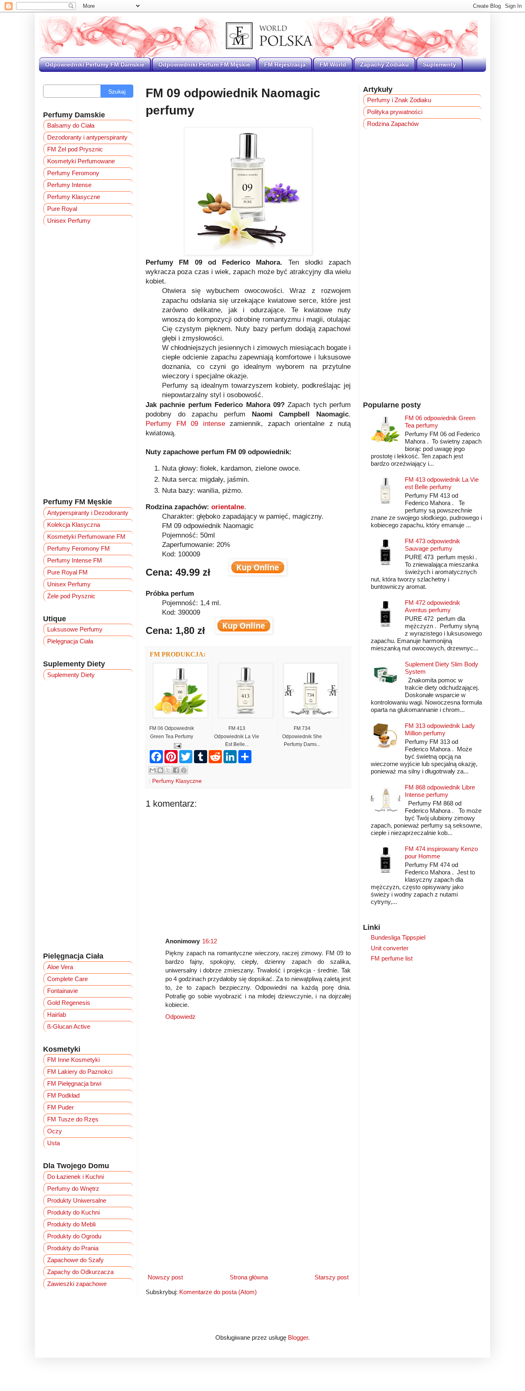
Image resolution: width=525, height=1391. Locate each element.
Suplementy (439, 64)
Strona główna (249, 1277)
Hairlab (56, 1014)
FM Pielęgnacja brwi (74, 1083)
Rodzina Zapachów (393, 123)
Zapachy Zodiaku (384, 64)
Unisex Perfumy (69, 220)
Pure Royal (62, 208)
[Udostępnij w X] (168, 770)
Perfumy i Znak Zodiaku (399, 99)
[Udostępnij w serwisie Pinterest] (184, 770)
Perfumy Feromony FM (78, 548)
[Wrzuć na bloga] (160, 770)
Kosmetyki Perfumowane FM (86, 536)
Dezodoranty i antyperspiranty (87, 137)
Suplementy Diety (71, 674)
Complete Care (67, 978)
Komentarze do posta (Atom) (218, 1291)
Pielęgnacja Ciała (70, 641)
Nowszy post (165, 1277)
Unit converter (390, 948)
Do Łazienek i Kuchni (75, 1176)
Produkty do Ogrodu (74, 1236)
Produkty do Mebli (71, 1224)
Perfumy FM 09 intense (185, 423)
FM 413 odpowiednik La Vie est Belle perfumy (442, 483)
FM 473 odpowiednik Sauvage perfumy (432, 545)
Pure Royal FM (67, 572)
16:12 (209, 941)
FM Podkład (63, 1095)
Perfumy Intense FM (74, 560)
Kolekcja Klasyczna (73, 524)
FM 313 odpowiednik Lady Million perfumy (440, 729)
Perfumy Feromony (73, 172)
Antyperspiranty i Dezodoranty (87, 512)
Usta (53, 1142)
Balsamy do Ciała (70, 125)
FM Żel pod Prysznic (75, 149)
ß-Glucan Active (68, 1026)
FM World (333, 64)
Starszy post (332, 1277)
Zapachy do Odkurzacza (80, 1271)
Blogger (298, 1337)
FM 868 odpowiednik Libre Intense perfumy (440, 791)
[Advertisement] (248, 866)
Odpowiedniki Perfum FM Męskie (204, 64)
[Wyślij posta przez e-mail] (176, 745)
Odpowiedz (180, 1016)
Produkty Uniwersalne (76, 1200)
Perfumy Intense (69, 184)
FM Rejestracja (285, 64)
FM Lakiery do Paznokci (79, 1071)
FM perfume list (392, 958)
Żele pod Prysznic (71, 596)
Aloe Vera (60, 966)
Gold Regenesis (68, 1002)
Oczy (54, 1131)
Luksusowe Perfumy (75, 629)
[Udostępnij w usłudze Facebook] (176, 770)
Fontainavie (62, 990)
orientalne (227, 506)
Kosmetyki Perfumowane (81, 161)
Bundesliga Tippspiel (398, 937)
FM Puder (60, 1107)
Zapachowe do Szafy (75, 1259)
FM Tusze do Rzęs (72, 1119)
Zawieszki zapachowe (77, 1283)
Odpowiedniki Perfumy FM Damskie (94, 64)
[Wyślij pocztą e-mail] (152, 770)
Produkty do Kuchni (73, 1212)
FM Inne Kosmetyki (73, 1059)
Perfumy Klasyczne (177, 781)
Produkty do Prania (72, 1248)
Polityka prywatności (394, 111)
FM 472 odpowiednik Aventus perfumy (432, 606)
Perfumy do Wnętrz (73, 1188)
